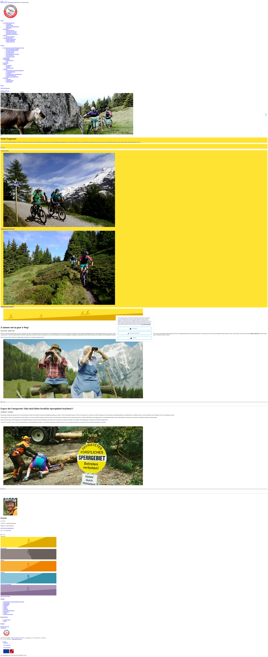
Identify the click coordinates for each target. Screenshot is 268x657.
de (5, 1)
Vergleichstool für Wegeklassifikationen (15, 70)
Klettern (5, 64)
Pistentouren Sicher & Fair (12, 34)
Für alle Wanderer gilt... (11, 75)
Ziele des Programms (5, 88)
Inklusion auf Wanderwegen (12, 76)
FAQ (7, 61)
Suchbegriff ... (4, 92)
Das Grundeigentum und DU (12, 49)
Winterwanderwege (10, 41)
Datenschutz (3, 627)
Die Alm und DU (10, 55)
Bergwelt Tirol (4, 2)
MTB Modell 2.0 (11, 2)
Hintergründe (9, 81)
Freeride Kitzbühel (10, 36)
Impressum (5, 642)
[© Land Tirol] (10, 18)
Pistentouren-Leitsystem (11, 31)
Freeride (5, 35)
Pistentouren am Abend (11, 33)
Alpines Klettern (9, 68)
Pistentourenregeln (10, 30)
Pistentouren (6, 29)
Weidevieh (5, 78)
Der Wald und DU (10, 51)
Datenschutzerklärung (146, 324)
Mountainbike (6, 59)
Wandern (5, 69)
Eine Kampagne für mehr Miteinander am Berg (13, 47)
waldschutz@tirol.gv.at (17, 639)
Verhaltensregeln (9, 80)
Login (2, 1)
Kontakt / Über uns (5, 91)
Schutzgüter (8, 24)
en (7, 1)
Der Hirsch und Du (10, 56)
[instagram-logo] (6, 647)
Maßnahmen (9, 28)
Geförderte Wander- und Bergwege (14, 74)
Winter (2, 20)
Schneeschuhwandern (8, 38)
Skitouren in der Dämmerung (12, 26)
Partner (2, 85)
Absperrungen (6, 58)
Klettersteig (5, 63)
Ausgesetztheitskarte (10, 71)
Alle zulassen (134, 328)
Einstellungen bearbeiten (135, 333)
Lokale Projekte (9, 25)
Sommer (2, 45)
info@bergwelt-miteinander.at (7, 528)
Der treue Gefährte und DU (12, 50)
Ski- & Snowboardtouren (8, 22)
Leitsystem (8, 79)
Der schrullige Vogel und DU (12, 54)
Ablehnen (134, 337)
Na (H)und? (8, 73)
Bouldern (8, 66)
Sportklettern (9, 65)
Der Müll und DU (10, 53)
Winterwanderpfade (10, 40)
